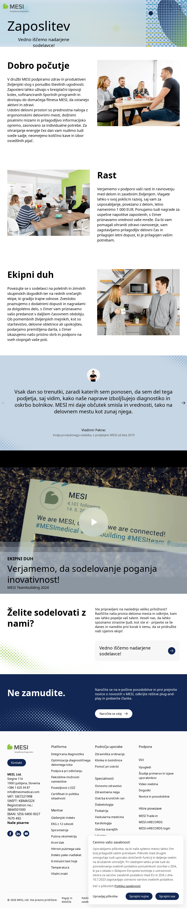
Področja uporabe (109, 746)
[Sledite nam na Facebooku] (10, 834)
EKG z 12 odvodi (62, 824)
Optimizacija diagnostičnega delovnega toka (70, 762)
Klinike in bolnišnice (108, 760)
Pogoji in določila (67, 899)
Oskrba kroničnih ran (110, 798)
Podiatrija (101, 811)
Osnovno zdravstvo (108, 786)
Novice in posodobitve (154, 796)
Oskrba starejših (106, 829)
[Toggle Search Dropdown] (171, 6)
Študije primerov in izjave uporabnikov (156, 775)
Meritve (57, 810)
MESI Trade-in (148, 816)
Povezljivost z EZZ (63, 788)
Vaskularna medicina (109, 817)
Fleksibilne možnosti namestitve (65, 779)
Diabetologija (104, 805)
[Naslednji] (183, 403)
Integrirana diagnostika (67, 754)
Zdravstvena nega (107, 792)
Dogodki (145, 790)
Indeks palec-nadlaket (66, 855)
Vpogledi (145, 767)
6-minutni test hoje (64, 861)
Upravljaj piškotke (105, 896)
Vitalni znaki (59, 874)
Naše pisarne (18, 822)
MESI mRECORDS (151, 822)
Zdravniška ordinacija (110, 754)
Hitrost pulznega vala (66, 849)
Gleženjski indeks (63, 818)
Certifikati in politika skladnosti (65, 796)
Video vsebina (148, 784)
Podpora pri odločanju (66, 771)
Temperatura (60, 867)
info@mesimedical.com (23, 792)
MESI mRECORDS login (154, 828)
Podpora (145, 746)
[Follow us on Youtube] (26, 834)
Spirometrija (59, 830)
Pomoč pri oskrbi (107, 766)
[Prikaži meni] (180, 6)
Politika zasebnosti (127, 886)
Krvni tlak (57, 843)
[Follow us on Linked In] (18, 834)
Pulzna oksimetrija (64, 836)
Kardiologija (103, 823)
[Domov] (16, 8)
